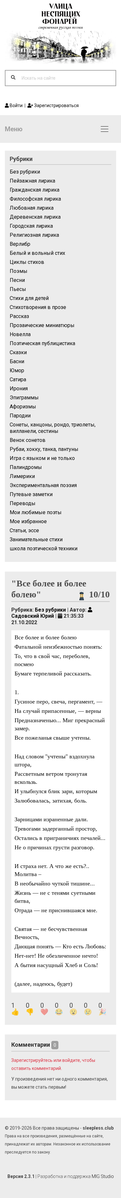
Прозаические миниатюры (42, 325)
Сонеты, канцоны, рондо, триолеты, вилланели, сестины (53, 428)
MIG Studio (103, 1176)
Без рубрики (25, 172)
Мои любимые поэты (36, 512)
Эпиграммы (24, 397)
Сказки (18, 352)
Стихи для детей (29, 298)
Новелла (20, 334)
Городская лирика (31, 226)
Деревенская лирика (35, 217)
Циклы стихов (27, 262)
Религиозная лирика (34, 235)
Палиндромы (26, 467)
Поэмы (18, 271)
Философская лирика (35, 199)
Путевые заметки (31, 494)
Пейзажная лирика (32, 181)
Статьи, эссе (24, 530)
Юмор (17, 370)
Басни (17, 361)
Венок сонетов (27, 440)
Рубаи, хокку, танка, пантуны (44, 449)
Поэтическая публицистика (42, 343)
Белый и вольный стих (37, 253)
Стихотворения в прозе (38, 307)
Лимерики (22, 476)
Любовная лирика (32, 208)
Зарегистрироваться (56, 105)
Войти (16, 105)
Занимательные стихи (36, 539)
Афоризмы (23, 407)
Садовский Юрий (32, 616)
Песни (17, 280)
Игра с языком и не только (42, 458)
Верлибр (20, 244)
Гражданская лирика (34, 190)
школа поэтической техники (43, 548)
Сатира (18, 379)
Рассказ (19, 316)
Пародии (20, 416)
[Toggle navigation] (104, 129)
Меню (14, 129)
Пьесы (18, 289)
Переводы (22, 503)
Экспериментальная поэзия (43, 485)
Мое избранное (28, 521)
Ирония (19, 388)
